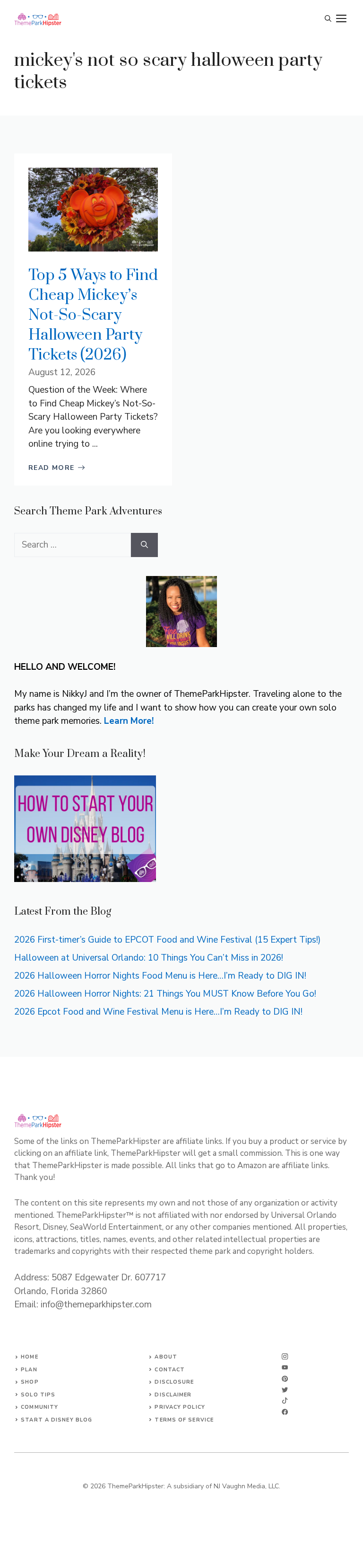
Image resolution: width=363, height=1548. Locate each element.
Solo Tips (38, 1394)
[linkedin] (285, 1412)
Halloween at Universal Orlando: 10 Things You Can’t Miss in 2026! (148, 958)
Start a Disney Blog (56, 1419)
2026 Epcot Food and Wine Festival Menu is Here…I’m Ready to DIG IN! (158, 1012)
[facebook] (285, 1400)
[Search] (144, 545)
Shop (29, 1382)
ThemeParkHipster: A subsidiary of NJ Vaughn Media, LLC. (193, 1486)
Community (39, 1407)
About (166, 1356)
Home (29, 1356)
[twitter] (285, 1367)
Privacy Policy (180, 1407)
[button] (328, 18)
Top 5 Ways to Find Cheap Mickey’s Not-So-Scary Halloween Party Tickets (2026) (93, 315)
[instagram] (285, 1356)
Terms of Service (184, 1419)
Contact (170, 1369)
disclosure (174, 1382)
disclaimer (173, 1394)
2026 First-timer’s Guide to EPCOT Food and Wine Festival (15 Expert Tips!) (167, 940)
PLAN (29, 1369)
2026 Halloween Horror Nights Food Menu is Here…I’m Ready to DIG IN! (160, 976)
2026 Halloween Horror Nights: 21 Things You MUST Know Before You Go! (165, 994)
